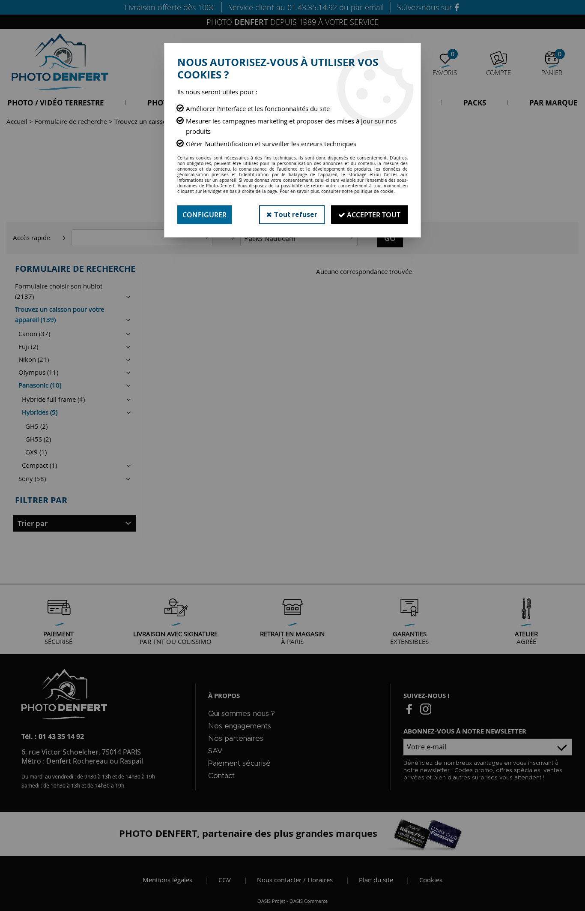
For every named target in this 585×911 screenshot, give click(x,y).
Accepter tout (372, 214)
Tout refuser (294, 214)
